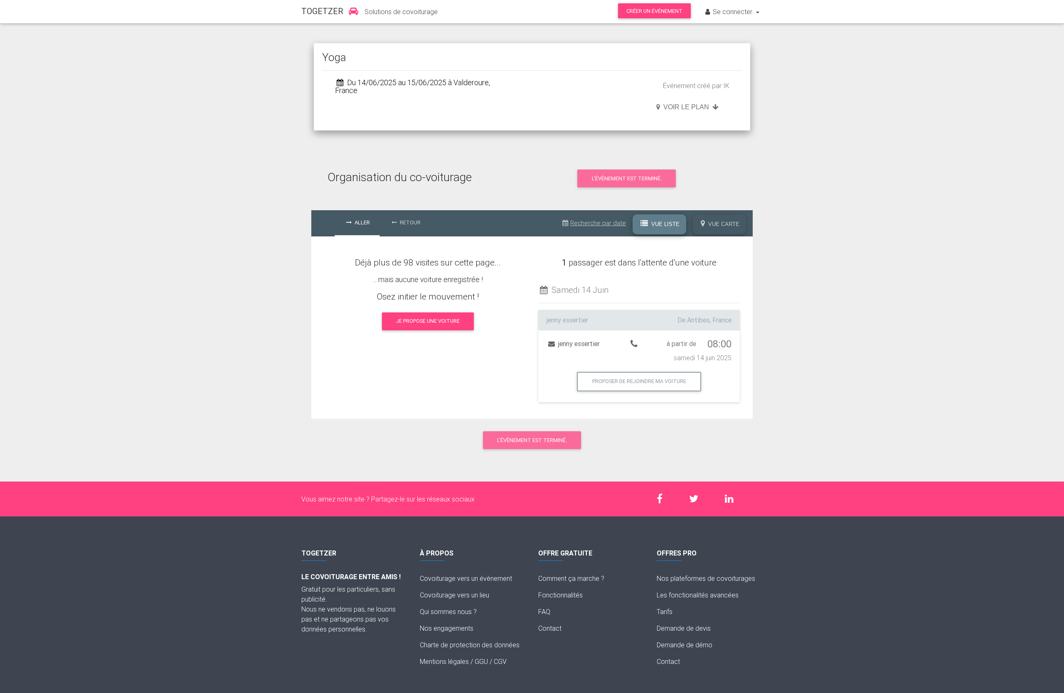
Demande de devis (684, 628)
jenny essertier (578, 343)
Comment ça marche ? (571, 578)
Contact (550, 628)
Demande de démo (684, 645)
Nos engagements (446, 628)
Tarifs (664, 611)
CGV (500, 661)
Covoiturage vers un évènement (466, 578)
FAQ (544, 611)
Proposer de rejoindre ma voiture (639, 381)
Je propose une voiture (428, 320)
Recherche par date (598, 223)
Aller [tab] (361, 222)
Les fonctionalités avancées (698, 595)
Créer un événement (654, 11)
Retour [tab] (410, 222)
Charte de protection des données (470, 645)
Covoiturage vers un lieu (454, 595)
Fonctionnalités (560, 595)
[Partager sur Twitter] (698, 498)
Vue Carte (723, 224)
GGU (481, 661)
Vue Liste (665, 224)
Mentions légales (444, 661)
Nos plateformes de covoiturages (706, 578)
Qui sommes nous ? (448, 611)
